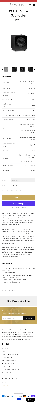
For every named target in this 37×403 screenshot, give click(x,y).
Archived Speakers (8, 363)
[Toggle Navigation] (3, 4)
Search (4, 351)
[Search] (30, 5)
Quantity (5, 190)
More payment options (18, 207)
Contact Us (5, 385)
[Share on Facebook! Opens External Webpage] (9, 290)
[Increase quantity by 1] (21, 190)
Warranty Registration (9, 360)
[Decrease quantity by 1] (12, 190)
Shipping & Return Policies (10, 369)
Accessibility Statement (9, 378)
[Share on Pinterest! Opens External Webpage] (14, 290)
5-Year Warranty (7, 357)
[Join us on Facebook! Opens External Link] (3, 344)
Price (4, 185)
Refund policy (6, 375)
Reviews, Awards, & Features (11, 354)
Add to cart (18, 197)
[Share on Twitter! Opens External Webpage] (12, 290)
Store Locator (6, 366)
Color (4, 180)
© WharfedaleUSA (18, 393)
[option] (18, 42)
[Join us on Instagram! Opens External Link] (7, 344)
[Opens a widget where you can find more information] (30, 400)
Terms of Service (7, 372)
